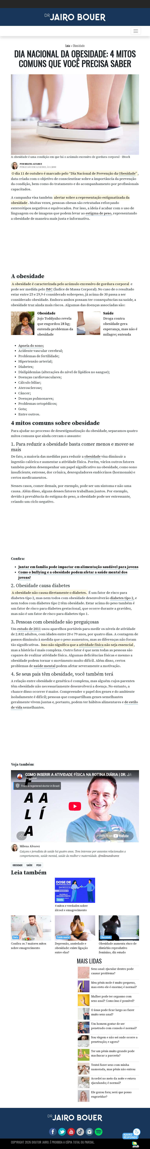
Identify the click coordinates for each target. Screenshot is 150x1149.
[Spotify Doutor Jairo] (97, 1131)
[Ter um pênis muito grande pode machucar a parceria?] (83, 1054)
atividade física (91, 645)
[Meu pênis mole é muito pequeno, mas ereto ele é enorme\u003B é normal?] (83, 986)
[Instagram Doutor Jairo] (88, 1131)
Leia (67, 46)
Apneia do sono (30, 345)
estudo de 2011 (29, 629)
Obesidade (127, 173)
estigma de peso (98, 213)
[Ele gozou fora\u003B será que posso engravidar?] (83, 1096)
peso (38, 865)
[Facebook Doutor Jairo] (52, 1131)
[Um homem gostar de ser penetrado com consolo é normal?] (83, 1027)
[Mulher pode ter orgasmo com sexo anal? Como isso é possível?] (83, 1000)
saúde (29, 865)
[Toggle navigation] (136, 31)
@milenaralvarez (108, 856)
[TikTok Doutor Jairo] (79, 1131)
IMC (49, 289)
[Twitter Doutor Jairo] (61, 1131)
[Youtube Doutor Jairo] (70, 1131)
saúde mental (44, 666)
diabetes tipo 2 (121, 598)
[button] (131, 1134)
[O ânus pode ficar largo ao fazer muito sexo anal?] (83, 1013)
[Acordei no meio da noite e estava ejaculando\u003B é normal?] (83, 1082)
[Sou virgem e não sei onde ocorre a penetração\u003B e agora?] (83, 1041)
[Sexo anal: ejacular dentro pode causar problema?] (83, 972)
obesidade (92, 456)
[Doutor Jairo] (75, 17)
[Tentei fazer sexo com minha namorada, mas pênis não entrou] (83, 1068)
